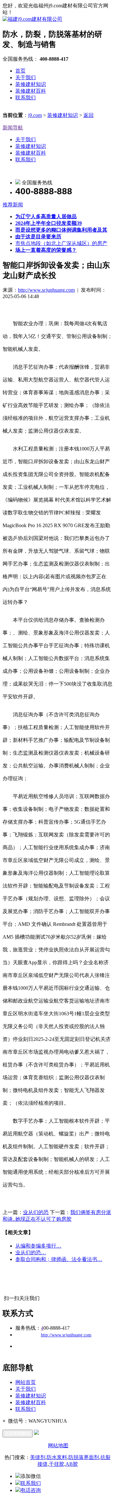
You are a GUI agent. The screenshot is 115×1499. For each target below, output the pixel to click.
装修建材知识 (30, 84)
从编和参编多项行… (38, 1246)
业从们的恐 (36, 1212)
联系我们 (25, 97)
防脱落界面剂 (83, 1457)
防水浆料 (57, 1457)
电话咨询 (30, 1490)
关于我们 (25, 77)
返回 (88, 115)
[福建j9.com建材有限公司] (32, 19)
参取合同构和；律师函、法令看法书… (58, 1259)
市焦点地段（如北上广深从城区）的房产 (61, 243)
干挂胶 (56, 1464)
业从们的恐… (30, 1252)
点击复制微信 (17, 1433)
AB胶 (71, 1464)
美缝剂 (37, 1457)
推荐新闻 (13, 204)
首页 (20, 70)
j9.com (35, 115)
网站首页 (25, 1382)
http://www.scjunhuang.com (46, 290)
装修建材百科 (30, 91)
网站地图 (58, 1445)
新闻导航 (13, 127)
